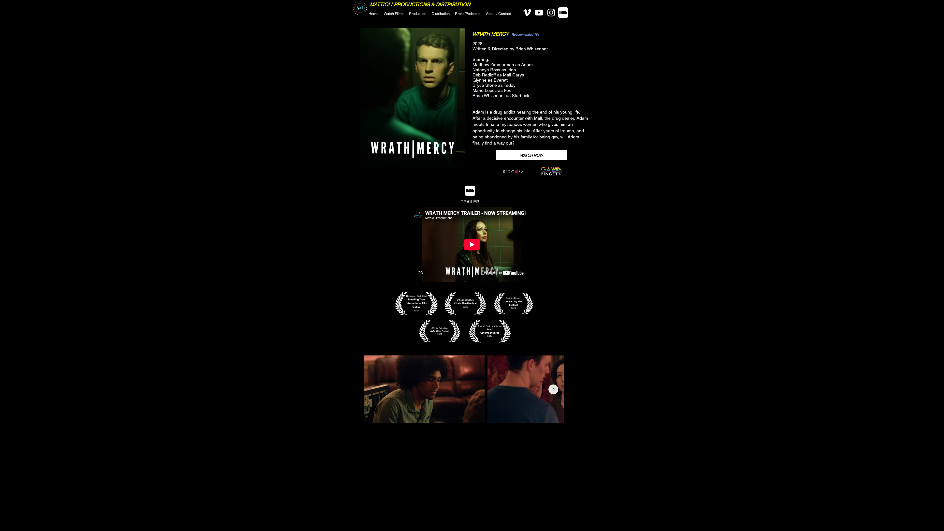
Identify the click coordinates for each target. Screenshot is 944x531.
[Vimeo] (527, 12)
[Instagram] (551, 12)
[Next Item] (553, 389)
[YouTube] (539, 12)
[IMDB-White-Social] (563, 12)
